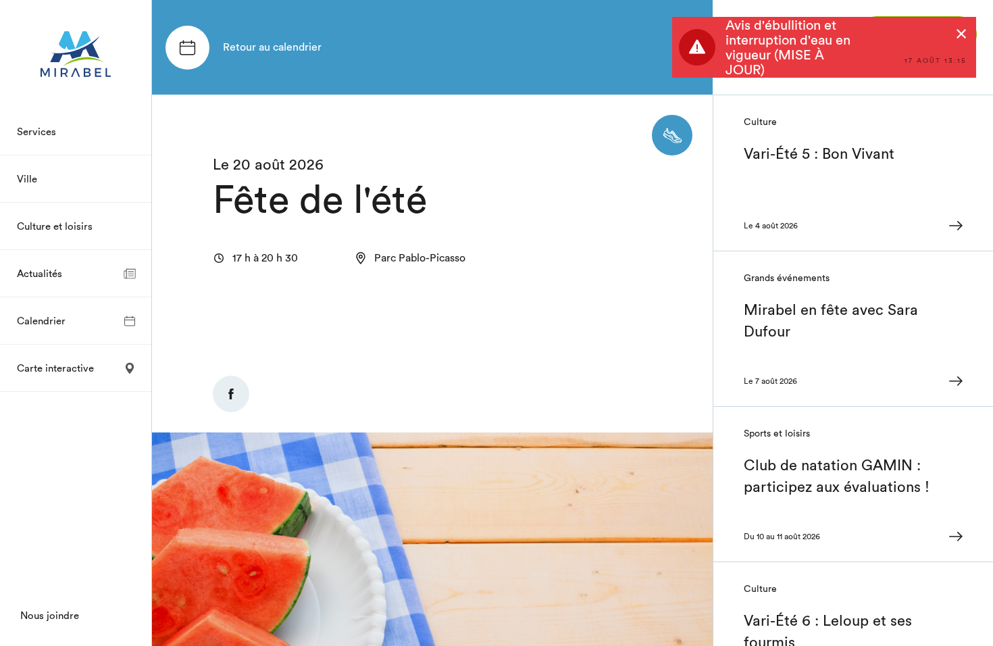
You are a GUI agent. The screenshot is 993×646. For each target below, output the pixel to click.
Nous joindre (49, 615)
